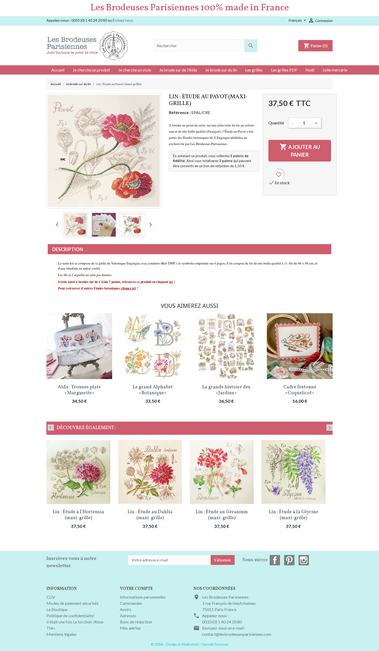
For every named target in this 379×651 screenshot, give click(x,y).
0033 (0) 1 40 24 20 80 (222, 621)
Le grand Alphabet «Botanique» (153, 390)
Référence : (180, 112)
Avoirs (125, 609)
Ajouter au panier (299, 150)
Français (296, 20)
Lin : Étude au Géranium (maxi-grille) (222, 515)
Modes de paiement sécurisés (72, 603)
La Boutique (57, 609)
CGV (50, 596)
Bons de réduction (136, 621)
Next (329, 427)
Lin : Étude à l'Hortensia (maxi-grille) (78, 515)
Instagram (304, 560)
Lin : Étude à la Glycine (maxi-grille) (293, 515)
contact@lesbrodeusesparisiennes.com (236, 634)
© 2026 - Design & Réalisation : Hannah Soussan (189, 644)
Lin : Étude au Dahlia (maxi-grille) (150, 515)
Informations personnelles (143, 596)
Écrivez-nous (123, 20)
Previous (51, 427)
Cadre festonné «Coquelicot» (299, 390)
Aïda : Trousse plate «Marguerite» (79, 390)
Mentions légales (61, 634)
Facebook (275, 560)
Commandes (131, 603)
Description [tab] (67, 249)
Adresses (128, 615)
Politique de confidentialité (70, 615)
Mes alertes (130, 627)
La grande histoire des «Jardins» (226, 390)
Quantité (276, 122)
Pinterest (289, 560)
